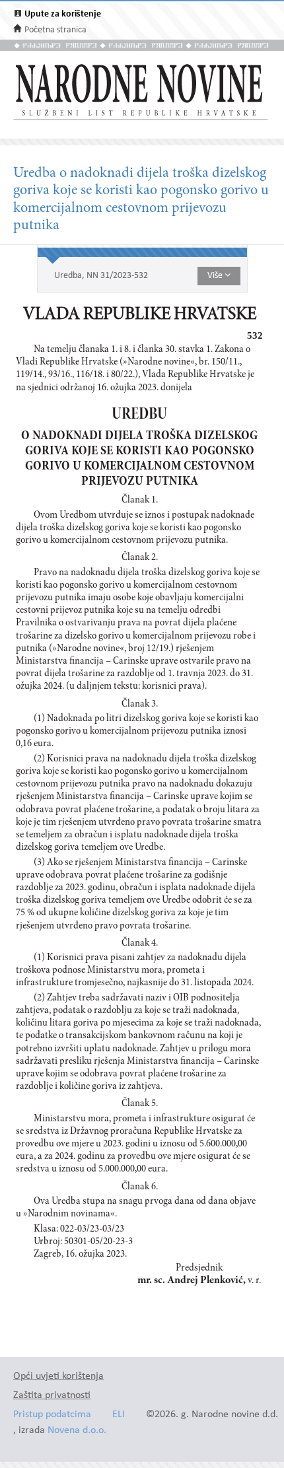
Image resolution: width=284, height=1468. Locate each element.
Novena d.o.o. (77, 1430)
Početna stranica (55, 30)
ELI (118, 1414)
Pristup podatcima (52, 1414)
